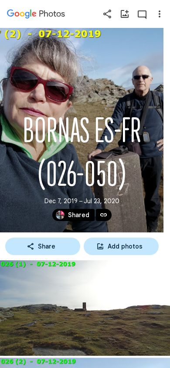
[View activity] (142, 14)
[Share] (107, 14)
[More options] (159, 14)
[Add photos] (124, 14)
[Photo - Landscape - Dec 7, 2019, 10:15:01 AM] (85, 308)
